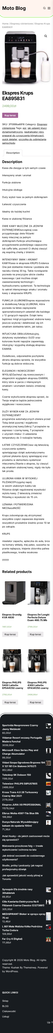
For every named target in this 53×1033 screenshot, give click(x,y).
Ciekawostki (9, 1011)
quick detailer (9, 139)
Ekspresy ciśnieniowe (21, 23)
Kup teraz (10, 115)
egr (24, 128)
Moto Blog (14, 8)
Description (13, 152)
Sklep (5, 1000)
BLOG (5, 1006)
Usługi (5, 1016)
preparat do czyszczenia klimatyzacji (23, 135)
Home (5, 23)
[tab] (13, 153)
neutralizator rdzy (34, 131)
